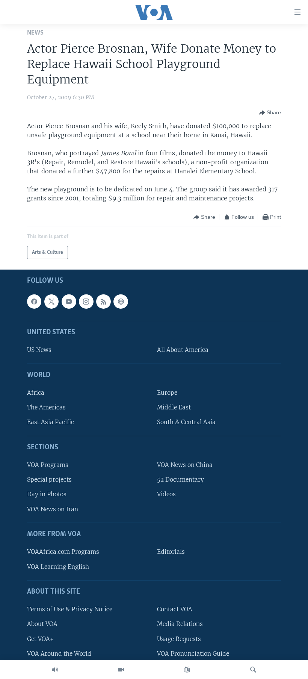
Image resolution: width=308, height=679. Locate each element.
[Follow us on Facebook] (34, 301)
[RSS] (103, 301)
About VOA (42, 624)
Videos (166, 494)
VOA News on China (185, 464)
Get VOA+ (40, 639)
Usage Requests (179, 639)
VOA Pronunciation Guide (193, 653)
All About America (182, 350)
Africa (35, 392)
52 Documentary (180, 479)
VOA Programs (47, 464)
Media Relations (180, 624)
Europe (167, 392)
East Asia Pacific (50, 422)
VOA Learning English (58, 566)
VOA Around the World (59, 653)
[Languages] (187, 669)
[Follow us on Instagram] (86, 301)
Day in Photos (46, 494)
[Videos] (121, 669)
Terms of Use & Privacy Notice (69, 609)
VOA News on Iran (52, 509)
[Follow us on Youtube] (69, 301)
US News (39, 350)
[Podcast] (120, 301)
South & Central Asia (186, 422)
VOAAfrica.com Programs (63, 552)
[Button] (270, 112)
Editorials (171, 552)
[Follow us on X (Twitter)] (51, 301)
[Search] (253, 669)
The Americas (46, 407)
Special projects (49, 479)
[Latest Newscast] (55, 669)
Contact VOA (174, 609)
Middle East (174, 407)
